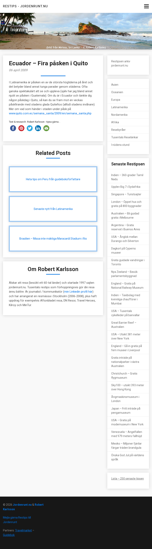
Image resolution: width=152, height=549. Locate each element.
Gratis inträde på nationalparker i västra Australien (125, 362)
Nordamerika (119, 114)
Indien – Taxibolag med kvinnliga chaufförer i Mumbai (125, 299)
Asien (114, 84)
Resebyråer (118, 129)
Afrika (115, 122)
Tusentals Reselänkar (124, 137)
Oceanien (117, 92)
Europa (115, 99)
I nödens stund (120, 144)
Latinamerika (119, 107)
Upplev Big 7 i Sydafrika (125, 186)
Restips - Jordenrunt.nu (25, 6)
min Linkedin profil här (78, 291)
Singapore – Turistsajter (126, 194)
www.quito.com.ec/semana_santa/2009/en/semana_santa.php (50, 113)
